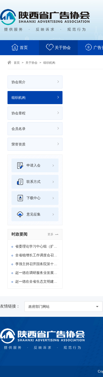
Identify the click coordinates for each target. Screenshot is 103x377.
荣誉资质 (19, 144)
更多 (51, 234)
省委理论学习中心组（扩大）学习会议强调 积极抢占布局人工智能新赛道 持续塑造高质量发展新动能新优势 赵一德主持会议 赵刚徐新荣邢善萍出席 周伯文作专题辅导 (36, 246)
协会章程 (19, 113)
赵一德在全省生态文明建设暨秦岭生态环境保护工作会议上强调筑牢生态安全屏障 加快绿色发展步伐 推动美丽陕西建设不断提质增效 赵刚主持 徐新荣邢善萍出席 (36, 281)
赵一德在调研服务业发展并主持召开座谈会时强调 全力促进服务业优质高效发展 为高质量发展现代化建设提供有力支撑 (36, 273)
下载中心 (33, 198)
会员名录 (19, 129)
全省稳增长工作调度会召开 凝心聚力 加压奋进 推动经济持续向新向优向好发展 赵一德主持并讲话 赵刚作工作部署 (36, 255)
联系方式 (33, 182)
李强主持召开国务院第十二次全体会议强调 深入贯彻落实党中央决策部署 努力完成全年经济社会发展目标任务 (36, 264)
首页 (24, 47)
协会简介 (19, 82)
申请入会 (33, 165)
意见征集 (33, 214)
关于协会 (63, 47)
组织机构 (49, 62)
